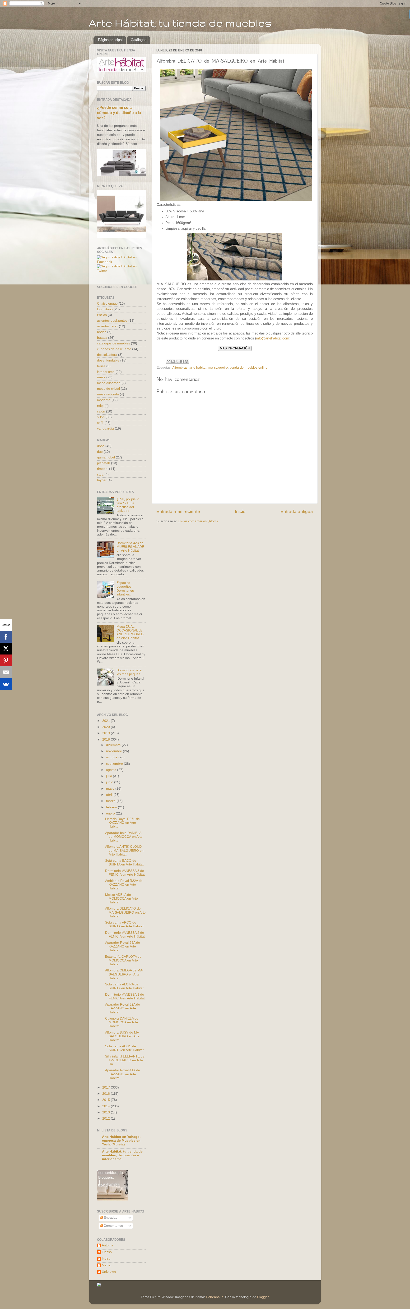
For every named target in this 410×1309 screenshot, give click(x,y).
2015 (106, 1100)
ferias (101, 366)
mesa (101, 377)
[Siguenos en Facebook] (121, 262)
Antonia (107, 1245)
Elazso (107, 1252)
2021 (106, 721)
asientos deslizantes (112, 320)
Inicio (240, 511)
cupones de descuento (114, 349)
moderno (104, 400)
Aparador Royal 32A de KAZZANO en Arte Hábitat (122, 1008)
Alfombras (179, 367)
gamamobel (106, 457)
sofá (100, 423)
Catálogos (138, 40)
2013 (106, 1112)
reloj (100, 405)
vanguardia (105, 428)
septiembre (115, 763)
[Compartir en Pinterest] (186, 361)
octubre (112, 757)
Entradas (110, 1217)
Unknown (109, 1271)
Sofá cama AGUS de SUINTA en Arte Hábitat (124, 1048)
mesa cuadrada (109, 383)
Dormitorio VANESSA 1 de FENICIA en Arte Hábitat (125, 996)
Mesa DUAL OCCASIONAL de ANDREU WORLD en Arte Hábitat (130, 632)
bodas (101, 332)
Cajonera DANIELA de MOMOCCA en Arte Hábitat (121, 1022)
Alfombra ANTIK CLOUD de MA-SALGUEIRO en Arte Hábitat (124, 850)
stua (100, 474)
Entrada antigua (296, 511)
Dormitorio (105, 309)
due (100, 451)
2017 (106, 1087)
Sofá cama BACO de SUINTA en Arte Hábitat (124, 862)
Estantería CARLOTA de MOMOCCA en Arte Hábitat (123, 960)
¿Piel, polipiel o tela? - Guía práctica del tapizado (127, 505)
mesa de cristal (108, 388)
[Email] (6, 672)
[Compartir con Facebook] (182, 361)
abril (109, 794)
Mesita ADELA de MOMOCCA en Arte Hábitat (121, 898)
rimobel (102, 469)
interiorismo (106, 372)
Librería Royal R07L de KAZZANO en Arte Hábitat (122, 822)
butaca (102, 337)
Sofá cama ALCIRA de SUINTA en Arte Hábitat (124, 986)
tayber (102, 480)
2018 (106, 739)
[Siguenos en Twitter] (121, 271)
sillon (101, 417)
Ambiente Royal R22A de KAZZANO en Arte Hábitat (124, 884)
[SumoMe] (6, 684)
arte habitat (197, 367)
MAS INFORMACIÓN (235, 348)
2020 (106, 727)
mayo (110, 788)
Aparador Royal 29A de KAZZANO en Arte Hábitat (122, 946)
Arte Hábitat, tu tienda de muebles (180, 22)
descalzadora (107, 355)
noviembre (114, 751)
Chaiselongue (107, 303)
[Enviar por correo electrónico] (168, 361)
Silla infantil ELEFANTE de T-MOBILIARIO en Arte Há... (124, 1060)
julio (109, 776)
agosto (111, 770)
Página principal (110, 40)
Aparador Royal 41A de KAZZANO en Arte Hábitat (122, 1074)
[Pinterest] (6, 660)
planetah (103, 463)
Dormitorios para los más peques (129, 672)
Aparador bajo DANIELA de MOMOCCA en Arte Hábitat (124, 836)
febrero (112, 807)
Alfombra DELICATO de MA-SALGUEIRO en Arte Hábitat (125, 912)
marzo (111, 801)
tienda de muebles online (248, 367)
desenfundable (108, 360)
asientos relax (107, 326)
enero (111, 813)
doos (100, 446)
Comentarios (113, 1225)
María (106, 1265)
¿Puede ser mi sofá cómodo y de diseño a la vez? (119, 112)
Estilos (102, 315)
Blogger (263, 1297)
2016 (106, 1093)
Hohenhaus (214, 1297)
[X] (6, 648)
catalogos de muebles (113, 343)
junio (110, 782)
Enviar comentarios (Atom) (198, 521)
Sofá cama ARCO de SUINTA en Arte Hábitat (124, 924)
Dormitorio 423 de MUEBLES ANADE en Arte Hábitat (130, 546)
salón (101, 411)
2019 (106, 733)
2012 (106, 1118)
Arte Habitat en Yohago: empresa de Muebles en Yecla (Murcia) (121, 1140)
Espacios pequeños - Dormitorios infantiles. (125, 588)
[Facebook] (6, 637)
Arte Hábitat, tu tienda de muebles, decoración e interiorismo (122, 1155)
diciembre (114, 745)
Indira (106, 1258)
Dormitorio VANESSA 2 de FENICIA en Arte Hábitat (125, 934)
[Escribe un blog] (173, 361)
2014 (106, 1106)
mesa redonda (108, 394)
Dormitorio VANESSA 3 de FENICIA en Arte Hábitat (125, 872)
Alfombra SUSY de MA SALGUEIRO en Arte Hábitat (122, 1036)
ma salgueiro (218, 367)
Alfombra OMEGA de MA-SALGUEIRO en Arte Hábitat (124, 974)
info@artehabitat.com (272, 338)
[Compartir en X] (177, 361)
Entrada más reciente (178, 511)
